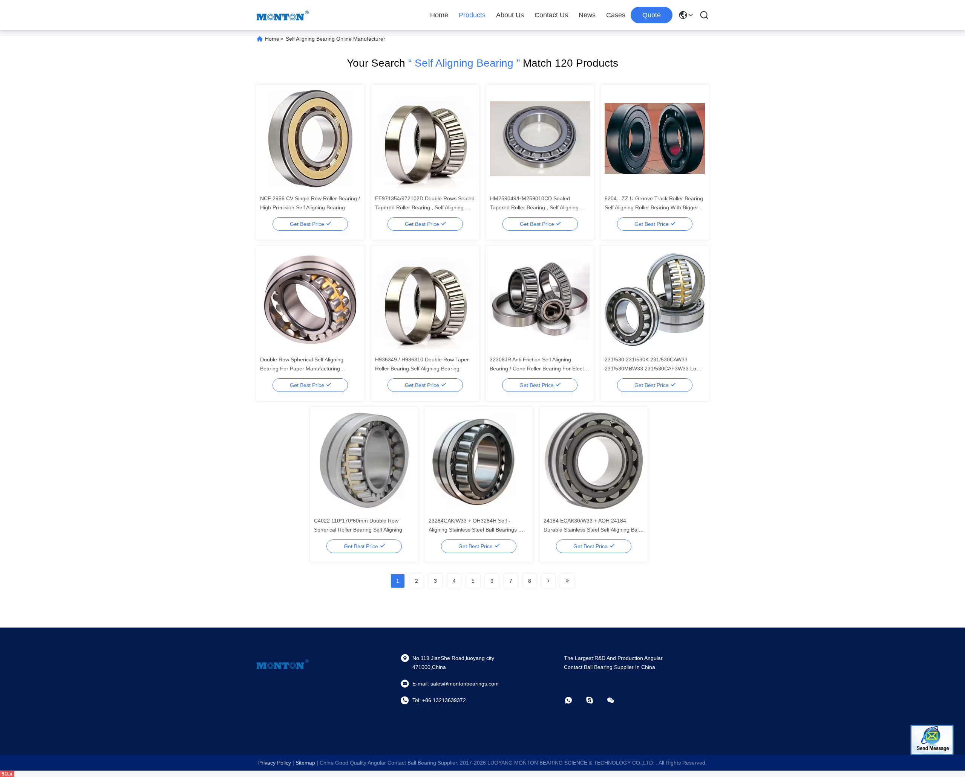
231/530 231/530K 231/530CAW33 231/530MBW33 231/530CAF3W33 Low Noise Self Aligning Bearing (652, 369)
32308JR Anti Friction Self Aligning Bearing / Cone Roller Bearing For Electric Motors (540, 369)
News (587, 15)
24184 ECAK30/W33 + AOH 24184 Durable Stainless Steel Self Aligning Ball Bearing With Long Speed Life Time (592, 530)
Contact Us (551, 15)
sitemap (305, 763)
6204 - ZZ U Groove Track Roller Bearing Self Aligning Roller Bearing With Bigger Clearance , (655, 207)
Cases (615, 15)
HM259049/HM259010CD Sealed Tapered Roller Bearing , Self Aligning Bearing (534, 207)
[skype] (595, 700)
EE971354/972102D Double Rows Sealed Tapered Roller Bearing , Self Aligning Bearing (425, 207)
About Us (510, 15)
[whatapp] (574, 700)
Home (439, 15)
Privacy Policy (274, 763)
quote (651, 15)
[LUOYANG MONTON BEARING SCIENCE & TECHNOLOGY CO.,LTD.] (282, 15)
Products (472, 15)
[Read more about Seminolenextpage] (548, 581)
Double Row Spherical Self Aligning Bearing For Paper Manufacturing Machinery (301, 369)
